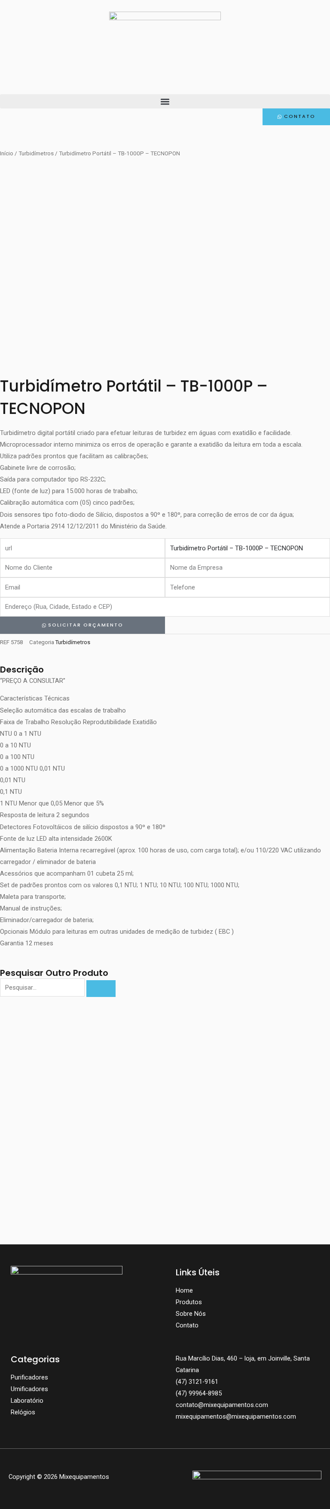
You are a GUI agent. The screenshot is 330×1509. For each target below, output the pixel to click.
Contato (187, 1325)
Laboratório (27, 1400)
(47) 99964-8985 (199, 1393)
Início (6, 153)
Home (184, 1290)
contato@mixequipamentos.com (222, 1405)
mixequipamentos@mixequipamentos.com (236, 1416)
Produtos (189, 1302)
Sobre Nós (191, 1314)
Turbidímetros (36, 153)
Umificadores (29, 1389)
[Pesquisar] (101, 988)
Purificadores (29, 1377)
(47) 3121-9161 (197, 1382)
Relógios (23, 1412)
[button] (165, 101)
